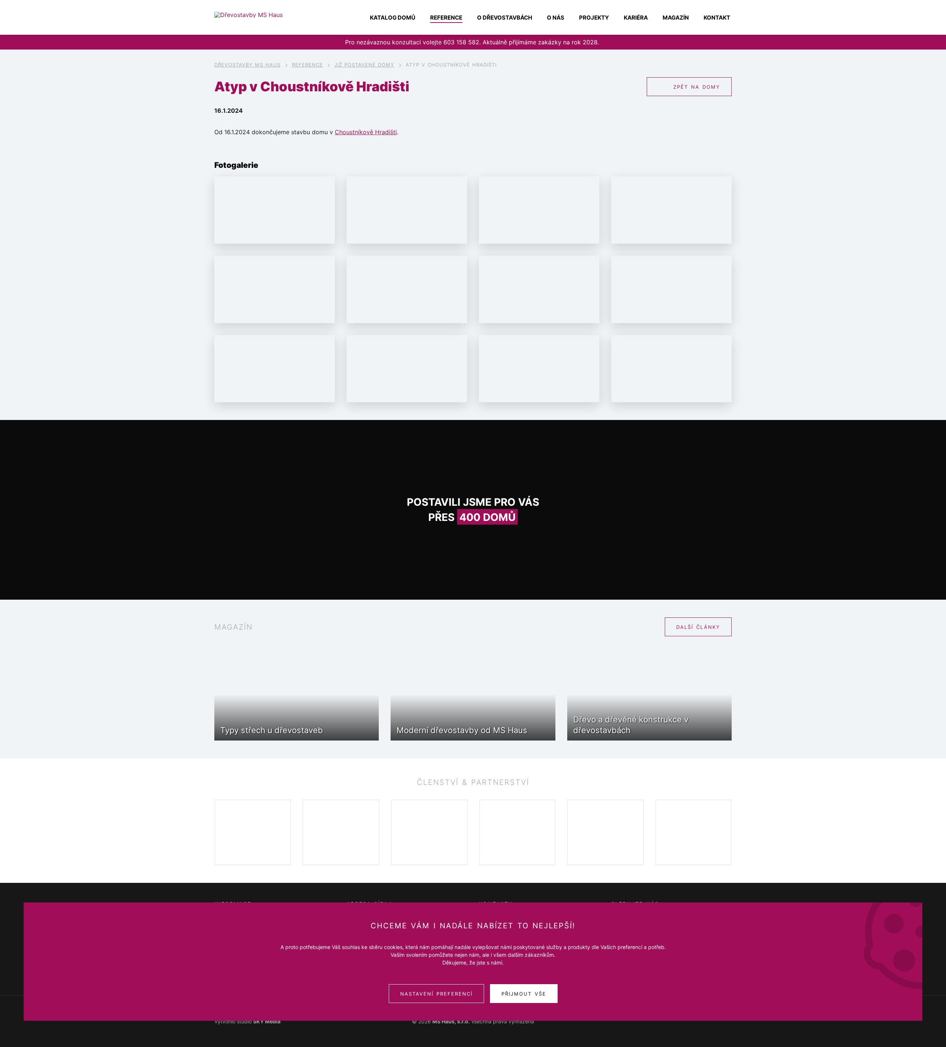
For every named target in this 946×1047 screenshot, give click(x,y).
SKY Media (266, 1021)
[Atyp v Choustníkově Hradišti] (274, 210)
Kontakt (717, 17)
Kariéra (636, 17)
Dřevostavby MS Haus (247, 65)
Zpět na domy (696, 87)
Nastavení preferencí (436, 994)
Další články (698, 627)
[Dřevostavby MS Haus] (262, 15)
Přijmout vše (523, 994)
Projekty (594, 17)
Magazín (676, 17)
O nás (555, 17)
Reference (446, 17)
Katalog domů (392, 17)
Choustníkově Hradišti (366, 132)
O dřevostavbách (504, 17)
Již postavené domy (364, 65)
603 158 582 (461, 42)
